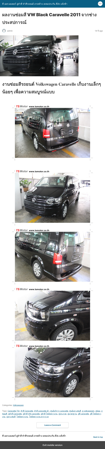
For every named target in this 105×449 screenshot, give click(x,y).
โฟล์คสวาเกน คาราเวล (39, 416)
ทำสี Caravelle (27, 411)
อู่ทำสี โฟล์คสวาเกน (49, 414)
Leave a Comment (52, 425)
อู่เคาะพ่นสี (10, 416)
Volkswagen (18, 405)
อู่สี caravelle (83, 414)
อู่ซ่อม (97, 411)
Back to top (98, 437)
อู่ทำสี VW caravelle (31, 414)
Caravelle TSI (14, 411)
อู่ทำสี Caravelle (15, 414)
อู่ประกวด (62, 414)
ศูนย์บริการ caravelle (59, 411)
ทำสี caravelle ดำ (41, 411)
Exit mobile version (52, 445)
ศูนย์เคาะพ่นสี (75, 411)
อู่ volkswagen (88, 411)
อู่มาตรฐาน (72, 414)
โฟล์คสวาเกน (22, 416)
